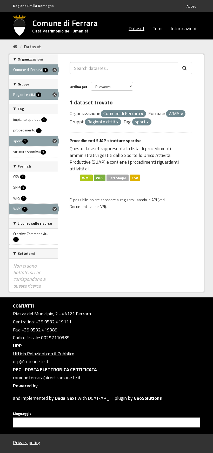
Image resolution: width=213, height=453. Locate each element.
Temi (157, 28)
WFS (99, 177)
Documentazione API (87, 207)
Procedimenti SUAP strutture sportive (106, 140)
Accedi (192, 6)
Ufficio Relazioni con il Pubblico (43, 353)
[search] (185, 68)
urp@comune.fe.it (30, 361)
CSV (135, 177)
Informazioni (183, 28)
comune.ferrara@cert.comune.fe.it (47, 377)
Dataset (136, 28)
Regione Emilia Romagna (33, 5)
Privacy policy (26, 442)
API (154, 200)
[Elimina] (142, 114)
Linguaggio (22, 413)
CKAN (22, 392)
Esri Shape (117, 177)
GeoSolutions (148, 398)
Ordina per (79, 86)
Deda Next (66, 398)
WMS (86, 177)
